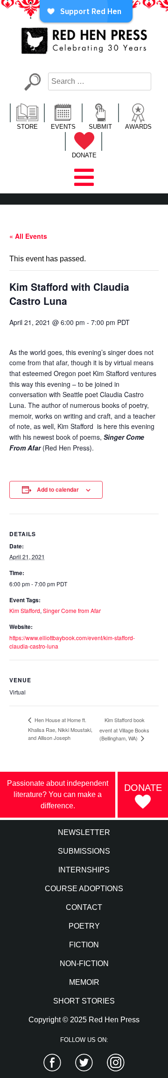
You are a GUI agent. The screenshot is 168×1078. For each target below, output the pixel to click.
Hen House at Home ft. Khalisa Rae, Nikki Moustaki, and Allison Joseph (60, 728)
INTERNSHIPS (84, 870)
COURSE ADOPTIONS (84, 889)
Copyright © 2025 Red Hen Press (84, 1020)
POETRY (84, 926)
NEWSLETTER (84, 832)
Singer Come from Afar (72, 610)
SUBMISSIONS (84, 851)
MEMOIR (84, 982)
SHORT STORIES (84, 1001)
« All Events (28, 236)
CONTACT (84, 907)
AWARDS (138, 126)
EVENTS (63, 126)
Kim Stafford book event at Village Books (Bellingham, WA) (124, 729)
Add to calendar (58, 489)
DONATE (84, 155)
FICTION (84, 945)
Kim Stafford (24, 610)
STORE (27, 126)
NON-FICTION (84, 963)
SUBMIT (100, 126)
